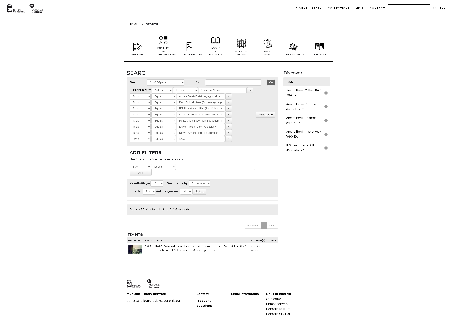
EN (442, 8)
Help (359, 8)
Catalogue (273, 299)
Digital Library (308, 8)
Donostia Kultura (278, 309)
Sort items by (177, 183)
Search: (135, 82)
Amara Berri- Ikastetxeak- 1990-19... (304, 134)
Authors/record (167, 191)
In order (136, 191)
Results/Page (140, 183)
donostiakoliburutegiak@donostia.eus (154, 300)
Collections (339, 8)
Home (133, 24)
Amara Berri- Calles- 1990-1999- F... (304, 93)
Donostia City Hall (278, 314)
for (197, 82)
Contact (377, 8)
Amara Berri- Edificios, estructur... (301, 120)
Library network (277, 304)
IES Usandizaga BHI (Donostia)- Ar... (300, 148)
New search (265, 114)
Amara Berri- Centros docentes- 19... (301, 106)
